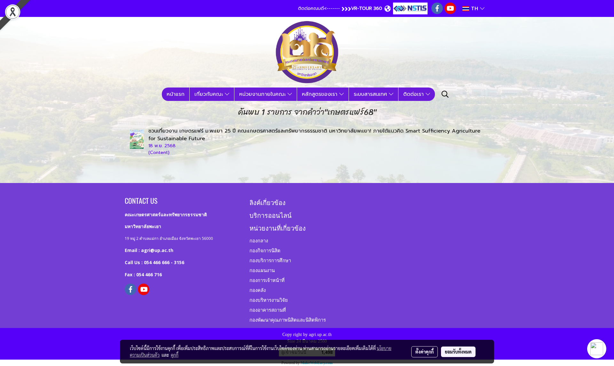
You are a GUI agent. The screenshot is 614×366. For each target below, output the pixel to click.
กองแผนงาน (262, 270)
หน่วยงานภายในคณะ (263, 94)
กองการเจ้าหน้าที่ (267, 280)
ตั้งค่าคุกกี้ (424, 352)
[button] (445, 94)
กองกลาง (258, 240)
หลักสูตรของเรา (320, 94)
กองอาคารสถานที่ (267, 309)
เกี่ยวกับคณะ (209, 94)
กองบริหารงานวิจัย (268, 299)
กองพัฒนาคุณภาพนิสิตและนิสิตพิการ (287, 319)
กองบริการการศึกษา (270, 260)
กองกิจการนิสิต (264, 250)
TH (474, 8)
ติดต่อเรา (414, 94)
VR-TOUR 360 (366, 8)
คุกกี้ (174, 355)
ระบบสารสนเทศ (371, 94)
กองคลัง (257, 290)
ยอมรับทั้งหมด (458, 352)
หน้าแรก (176, 94)
